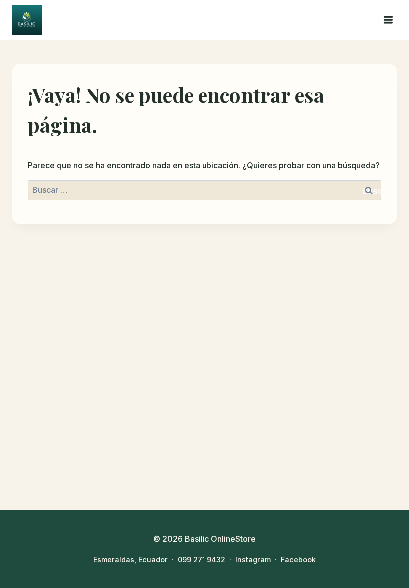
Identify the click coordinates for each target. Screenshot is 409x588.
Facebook (298, 559)
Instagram (253, 559)
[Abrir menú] (388, 19)
